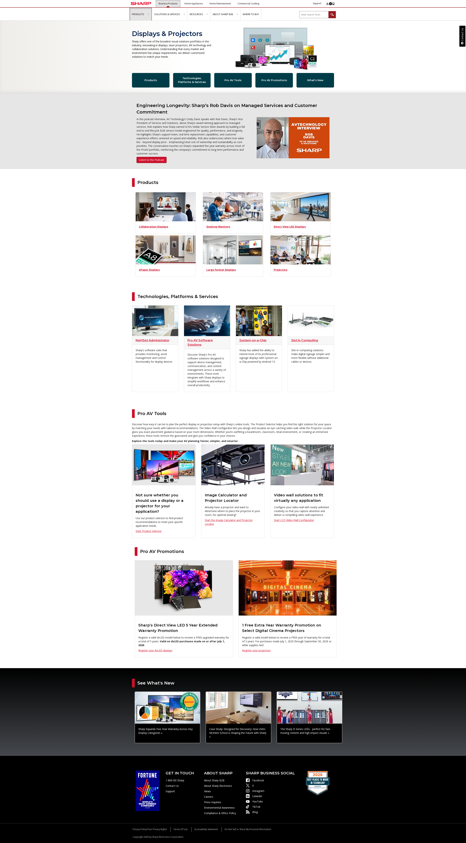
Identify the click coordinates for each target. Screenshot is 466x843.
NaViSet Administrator (152, 340)
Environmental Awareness (219, 807)
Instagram (258, 791)
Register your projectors (256, 650)
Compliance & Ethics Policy (220, 813)
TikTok (256, 806)
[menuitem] (140, 14)
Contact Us (172, 786)
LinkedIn (257, 796)
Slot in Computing (304, 340)
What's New (315, 80)
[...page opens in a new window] (147, 790)
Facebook (258, 780)
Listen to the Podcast (151, 160)
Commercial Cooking (248, 3)
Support (317, 3)
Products (151, 80)
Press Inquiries (212, 802)
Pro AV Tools (233, 80)
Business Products (168, 3)
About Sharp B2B (214, 780)
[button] (148, 14)
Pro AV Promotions (274, 80)
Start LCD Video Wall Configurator (294, 520)
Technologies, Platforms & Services (192, 80)
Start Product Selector (149, 531)
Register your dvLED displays (155, 650)
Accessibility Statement (206, 829)
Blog (255, 812)
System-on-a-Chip (252, 340)
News (207, 791)
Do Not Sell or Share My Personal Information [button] (248, 829)
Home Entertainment (220, 3)
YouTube (257, 801)
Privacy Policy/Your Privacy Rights (150, 829)
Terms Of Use (180, 829)
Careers (208, 796)
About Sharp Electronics (218, 786)
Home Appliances (193, 3)
